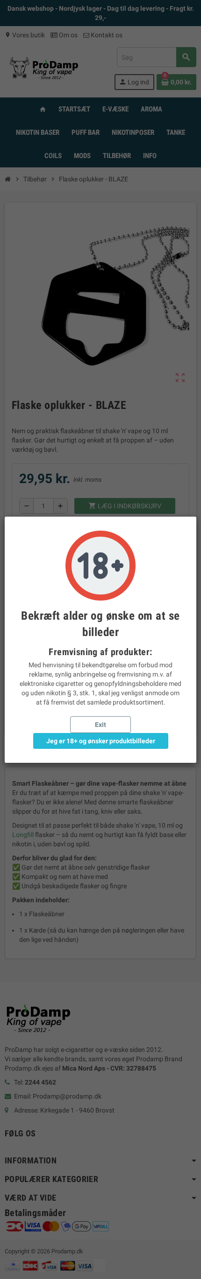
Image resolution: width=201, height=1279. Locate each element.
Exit (100, 724)
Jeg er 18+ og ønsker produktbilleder (100, 741)
